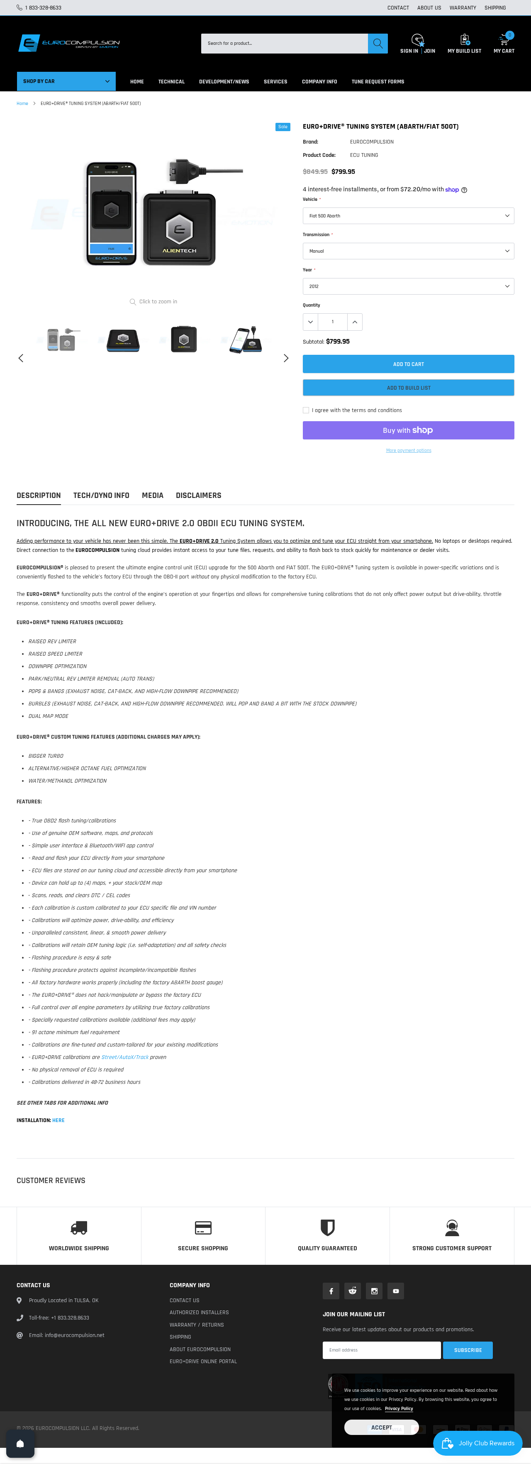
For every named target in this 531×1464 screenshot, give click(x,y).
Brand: (310, 142)
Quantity (311, 305)
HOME (137, 81)
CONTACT (398, 8)
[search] (378, 44)
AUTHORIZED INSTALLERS (199, 1312)
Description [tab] (39, 495)
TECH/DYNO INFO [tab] (101, 495)
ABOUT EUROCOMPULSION (200, 1349)
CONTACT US (185, 1300)
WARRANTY (463, 8)
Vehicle (311, 199)
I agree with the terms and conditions (356, 410)
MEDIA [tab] (152, 495)
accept (381, 1427)
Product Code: (319, 155)
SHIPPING (495, 8)
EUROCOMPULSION (372, 142)
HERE (58, 1120)
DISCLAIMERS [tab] (199, 495)
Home (22, 103)
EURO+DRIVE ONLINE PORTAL (203, 1361)
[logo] (68, 43)
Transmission (317, 235)
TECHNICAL (171, 81)
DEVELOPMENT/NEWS (224, 81)
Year (309, 270)
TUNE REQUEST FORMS (378, 81)
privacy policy (399, 1408)
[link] (61, 340)
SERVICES (275, 81)
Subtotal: (313, 342)
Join (429, 51)
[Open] (20, 1444)
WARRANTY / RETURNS (197, 1325)
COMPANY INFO (319, 81)
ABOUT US (429, 8)
